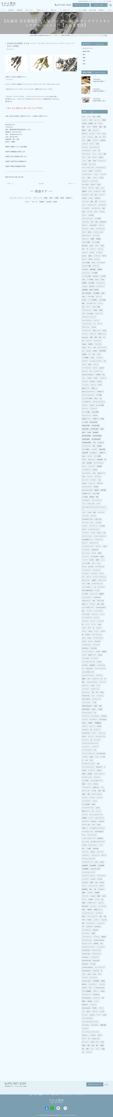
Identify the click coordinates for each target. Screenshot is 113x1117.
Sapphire (101, 368)
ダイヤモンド (85, 194)
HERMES (101, 157)
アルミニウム (98, 344)
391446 (98, 651)
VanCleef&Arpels (99, 831)
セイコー (92, 143)
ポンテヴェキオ (101, 665)
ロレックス (84, 147)
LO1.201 (88, 351)
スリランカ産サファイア (88, 607)
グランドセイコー (86, 154)
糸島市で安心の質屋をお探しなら (16, 156)
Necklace (84, 483)
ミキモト (91, 198)
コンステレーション (98, 232)
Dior (83, 577)
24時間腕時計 (97, 723)
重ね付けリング (86, 811)
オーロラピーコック (87, 777)
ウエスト (84, 459)
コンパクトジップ (96, 699)
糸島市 (83, 1045)
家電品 (104, 120)
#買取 (45, 198)
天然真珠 (89, 1001)
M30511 (84, 736)
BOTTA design (102, 719)
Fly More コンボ (96, 1038)
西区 (91, 889)
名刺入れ (99, 770)
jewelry (91, 245)
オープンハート (93, 526)
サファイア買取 (86, 412)
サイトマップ (80, 1095)
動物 (92, 201)
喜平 (96, 201)
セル (104, 337)
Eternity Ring (96, 960)
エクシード (98, 296)
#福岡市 (41, 202)
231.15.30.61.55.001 (87, 490)
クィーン (87, 624)
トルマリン (96, 617)
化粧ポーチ (84, 828)
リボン (93, 695)
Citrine (94, 974)
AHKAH (104, 1015)
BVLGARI (95, 126)
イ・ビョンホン (101, 947)
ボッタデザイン (93, 719)
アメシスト (84, 797)
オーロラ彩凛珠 (94, 556)
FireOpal (95, 469)
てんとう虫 (103, 919)
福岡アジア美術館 (94, 289)
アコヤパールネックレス (88, 395)
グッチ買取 (90, 279)
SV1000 (89, 512)
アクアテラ (84, 361)
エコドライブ (85, 181)
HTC (91, 371)
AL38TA (84, 347)
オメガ (83, 232)
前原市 (102, 556)
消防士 (89, 177)
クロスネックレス (96, 953)
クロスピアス (95, 678)
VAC (95, 587)
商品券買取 (99, 459)
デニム (83, 835)
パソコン (90, 456)
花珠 (93, 692)
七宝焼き (95, 351)
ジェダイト (84, 726)
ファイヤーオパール (98, 463)
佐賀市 (102, 429)
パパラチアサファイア (97, 583)
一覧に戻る (41, 183)
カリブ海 (102, 757)
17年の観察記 (96, 293)
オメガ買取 (94, 273)
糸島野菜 (84, 354)
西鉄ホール (94, 388)
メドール (100, 303)
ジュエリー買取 (96, 306)
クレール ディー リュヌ (87, 522)
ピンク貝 (97, 590)
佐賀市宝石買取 (95, 425)
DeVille (102, 245)
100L (92, 222)
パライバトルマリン (87, 486)
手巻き (83, 909)
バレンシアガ (96, 644)
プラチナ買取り (86, 449)
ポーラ (88, 306)
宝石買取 (98, 239)
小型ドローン (85, 1035)
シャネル (84, 171)
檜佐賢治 (101, 594)
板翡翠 (91, 882)
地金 (103, 208)
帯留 (88, 794)
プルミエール (97, 777)
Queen (99, 624)
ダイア (83, 140)
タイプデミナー (100, 286)
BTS (104, 532)
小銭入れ (84, 770)
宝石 (83, 1049)
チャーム (84, 899)
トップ (100, 154)
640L (96, 211)
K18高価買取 (93, 865)
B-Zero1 (84, 256)
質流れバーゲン (86, 388)
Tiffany (95, 398)
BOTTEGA (91, 566)
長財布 (93, 933)
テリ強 (94, 702)
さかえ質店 (97, 218)
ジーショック (85, 385)
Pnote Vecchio (94, 1025)
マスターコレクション (87, 218)
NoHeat (100, 655)
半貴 (100, 916)
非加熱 (97, 560)
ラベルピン (98, 627)
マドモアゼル (98, 171)
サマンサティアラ (96, 950)
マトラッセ (84, 814)
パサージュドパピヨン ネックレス (90, 1021)
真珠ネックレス (96, 330)
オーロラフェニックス (87, 831)
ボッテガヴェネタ (100, 566)
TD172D (84, 641)
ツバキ (98, 503)
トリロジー (84, 526)
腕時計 (89, 140)
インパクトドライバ (98, 638)
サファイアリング (86, 415)
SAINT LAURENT (86, 699)
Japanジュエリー (86, 600)
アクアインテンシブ (87, 310)
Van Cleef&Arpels (101, 753)
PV (82, 668)
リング (102, 188)
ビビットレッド (86, 790)
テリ (102, 787)
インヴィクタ (97, 256)
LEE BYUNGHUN (86, 950)
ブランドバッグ (98, 539)
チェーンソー (97, 120)
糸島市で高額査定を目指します (15, 151)
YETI (105, 361)
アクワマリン (94, 408)
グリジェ (97, 899)
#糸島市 (48, 202)
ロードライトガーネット (88, 807)
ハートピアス (100, 621)
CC (94, 323)
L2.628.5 (92, 252)
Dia (99, 150)
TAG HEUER (85, 269)
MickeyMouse (95, 549)
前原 (96, 137)
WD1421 (89, 378)
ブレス (83, 205)
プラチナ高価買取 (86, 991)
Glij (102, 899)
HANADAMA (95, 848)
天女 (97, 692)
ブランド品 (98, 522)
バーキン (84, 160)
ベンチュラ (84, 143)
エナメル (94, 553)
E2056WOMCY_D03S (87, 519)
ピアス (83, 116)
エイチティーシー (98, 371)
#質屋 (57, 198)
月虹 (98, 763)
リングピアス (85, 573)
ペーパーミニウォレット (88, 651)
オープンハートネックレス (99, 577)
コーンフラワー (94, 658)
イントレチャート (86, 570)
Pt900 (83, 919)
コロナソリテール (99, 818)
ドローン (84, 1038)
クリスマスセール (86, 787)
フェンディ (89, 211)
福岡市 (98, 116)
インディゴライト (86, 801)
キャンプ (96, 364)
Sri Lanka (93, 879)
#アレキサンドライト (16, 198)
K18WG (102, 862)
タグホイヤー (96, 266)
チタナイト (95, 1011)
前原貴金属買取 (86, 439)
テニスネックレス (91, 205)
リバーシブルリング (92, 916)
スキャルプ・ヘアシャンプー (89, 317)
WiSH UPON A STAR (95, 869)
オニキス (84, 529)
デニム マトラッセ (91, 835)
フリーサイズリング (87, 750)
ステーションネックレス (88, 767)
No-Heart (95, 415)
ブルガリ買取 (102, 300)
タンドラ (95, 368)
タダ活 (102, 279)
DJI (89, 1038)
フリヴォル (84, 757)
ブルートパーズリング (100, 668)
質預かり (84, 130)
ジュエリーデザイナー (99, 774)
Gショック (93, 385)
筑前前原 (96, 943)
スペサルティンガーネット (88, 947)
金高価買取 (84, 865)
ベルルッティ (85, 852)
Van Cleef (84, 164)
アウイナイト (85, 896)
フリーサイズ (95, 746)
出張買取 (91, 123)
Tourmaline (85, 882)
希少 (83, 611)
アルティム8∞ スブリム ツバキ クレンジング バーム (94, 508)
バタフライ (94, 449)
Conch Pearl (96, 970)
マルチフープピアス (96, 794)
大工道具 (84, 123)
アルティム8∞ (90, 503)
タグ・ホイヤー (94, 181)
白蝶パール (84, 604)
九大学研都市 (96, 981)
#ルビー (27, 202)
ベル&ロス (84, 286)
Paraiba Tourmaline (99, 940)
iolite (88, 678)
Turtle (83, 463)
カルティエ (97, 259)
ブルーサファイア (93, 886)
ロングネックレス (96, 208)
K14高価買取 (85, 869)
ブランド (101, 1008)
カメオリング (97, 191)
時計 (97, 1045)
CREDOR (84, 198)
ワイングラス (85, 515)
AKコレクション (86, 580)
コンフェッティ (101, 923)
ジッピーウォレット (87, 936)
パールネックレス (86, 330)
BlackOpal (95, 930)
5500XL (96, 378)
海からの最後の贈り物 (87, 590)
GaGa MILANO (93, 225)
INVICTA (104, 256)
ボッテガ (84, 566)
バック (101, 845)
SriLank (98, 807)
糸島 (98, 604)
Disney (105, 546)
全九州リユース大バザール (88, 391)
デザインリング (102, 580)
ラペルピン (93, 480)
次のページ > (72, 183)
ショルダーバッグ (95, 689)
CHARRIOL (92, 381)
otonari (97, 279)
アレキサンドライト (87, 174)
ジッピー (94, 733)
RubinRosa (93, 821)
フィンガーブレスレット (88, 913)
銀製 (91, 337)
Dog (86, 760)
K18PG (90, 631)
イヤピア (84, 655)
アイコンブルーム (100, 283)
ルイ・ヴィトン (86, 933)
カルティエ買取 (86, 262)
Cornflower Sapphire (87, 967)
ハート (103, 560)
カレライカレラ (93, 977)
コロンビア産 (100, 600)
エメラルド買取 (99, 405)
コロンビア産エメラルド (88, 672)
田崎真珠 (84, 191)
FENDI (83, 211)
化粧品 (100, 310)
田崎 (90, 160)
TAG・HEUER (85, 184)
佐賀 (94, 600)
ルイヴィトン (97, 729)
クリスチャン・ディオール (88, 875)
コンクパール (92, 466)
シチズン (95, 177)
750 (83, 926)
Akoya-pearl (85, 337)
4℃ (87, 249)
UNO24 (84, 723)
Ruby (103, 191)
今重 (105, 916)
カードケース (92, 770)
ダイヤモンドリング (100, 736)
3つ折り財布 (94, 648)
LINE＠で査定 (98, 5)
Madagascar (98, 926)
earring (104, 330)
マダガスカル (89, 926)
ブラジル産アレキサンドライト (97, 828)
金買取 (92, 239)
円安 (83, 249)
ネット (97, 1049)
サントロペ (84, 381)
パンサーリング (93, 594)
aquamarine (85, 957)
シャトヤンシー (86, 746)
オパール (84, 466)
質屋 (16, 177)
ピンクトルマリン (90, 923)
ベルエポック (85, 729)
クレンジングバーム (96, 500)
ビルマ (83, 512)
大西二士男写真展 (86, 293)
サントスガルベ (101, 262)
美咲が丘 (84, 984)
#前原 (55, 202)
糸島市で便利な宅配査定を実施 (15, 166)
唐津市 (83, 432)
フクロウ (103, 631)
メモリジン (101, 902)
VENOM (90, 259)
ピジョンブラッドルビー (88, 675)
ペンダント (96, 919)
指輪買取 (99, 269)
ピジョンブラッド (86, 473)
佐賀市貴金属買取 (86, 442)
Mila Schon (100, 483)
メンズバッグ (85, 689)
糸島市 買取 (85, 452)
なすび (98, 354)
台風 (96, 222)
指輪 (90, 130)
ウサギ (89, 627)
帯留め (83, 794)
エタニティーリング (87, 943)
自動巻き (90, 344)
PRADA (99, 824)
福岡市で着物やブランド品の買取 (16, 147)
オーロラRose (85, 1025)
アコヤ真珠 (102, 526)
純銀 (96, 337)
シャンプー (96, 320)
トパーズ (93, 621)
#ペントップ (38, 198)
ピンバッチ (90, 476)
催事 (83, 303)
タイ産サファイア (91, 902)
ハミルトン (95, 140)
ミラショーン (92, 483)
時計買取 (84, 283)
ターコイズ (84, 1015)
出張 (19, 177)
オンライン (89, 1052)
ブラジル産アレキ (86, 401)
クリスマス (102, 984)
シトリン (102, 614)
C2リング (88, 577)
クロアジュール (86, 327)
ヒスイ (98, 563)
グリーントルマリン (87, 617)
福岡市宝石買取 (86, 425)
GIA (93, 811)
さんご (83, 583)
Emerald (92, 405)
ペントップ (103, 174)
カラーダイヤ (85, 1042)
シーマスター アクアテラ (96, 361)
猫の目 (93, 804)
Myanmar (87, 634)
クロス (94, 150)
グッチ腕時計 (85, 357)
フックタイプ (85, 532)
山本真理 (89, 774)
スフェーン (90, 736)
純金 (96, 194)
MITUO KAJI (97, 641)
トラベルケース (96, 570)
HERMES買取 (102, 351)
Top (101, 398)
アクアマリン (85, 408)
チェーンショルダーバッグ (96, 814)
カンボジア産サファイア (96, 780)
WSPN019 (103, 716)
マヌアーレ (101, 225)
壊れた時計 (84, 245)
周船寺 (83, 892)
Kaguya (94, 709)
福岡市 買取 (8, 177)
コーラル (91, 818)
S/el (83, 340)
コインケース (100, 852)
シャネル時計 (85, 780)
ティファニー (96, 130)
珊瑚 (105, 154)
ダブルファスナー (93, 845)
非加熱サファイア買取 (98, 418)
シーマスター (99, 357)
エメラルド (84, 405)
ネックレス (92, 133)
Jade (96, 882)
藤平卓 (83, 1001)
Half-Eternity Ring (86, 960)
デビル (97, 245)
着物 (87, 1049)
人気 (83, 1052)
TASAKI (94, 160)
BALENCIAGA (85, 648)
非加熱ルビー (103, 452)
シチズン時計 (90, 296)
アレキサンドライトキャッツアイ (90, 743)
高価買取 (97, 892)
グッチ (98, 133)
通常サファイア (92, 655)
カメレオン (102, 211)
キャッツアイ (97, 740)
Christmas (84, 987)
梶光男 (83, 902)
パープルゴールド (86, 446)
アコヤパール (93, 334)
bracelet (102, 991)
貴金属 (102, 1045)
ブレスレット (85, 201)
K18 (92, 194)
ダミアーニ (92, 726)
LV (104, 767)
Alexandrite (85, 964)
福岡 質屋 (103, 490)
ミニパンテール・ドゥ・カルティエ (90, 716)
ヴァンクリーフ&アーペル (88, 753)
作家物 (83, 774)
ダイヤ (104, 137)
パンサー (96, 174)
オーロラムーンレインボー (88, 763)
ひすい (93, 563)
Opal (99, 480)
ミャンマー (98, 811)
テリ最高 (88, 848)
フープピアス (94, 573)
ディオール (93, 515)
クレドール (101, 194)
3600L (83, 279)
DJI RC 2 (100, 1035)
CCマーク (100, 323)
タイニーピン (85, 480)
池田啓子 (94, 580)
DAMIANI (99, 726)
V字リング (103, 855)
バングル (93, 532)
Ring (101, 943)
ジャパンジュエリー (87, 597)
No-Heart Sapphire (100, 607)
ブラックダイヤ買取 (87, 398)
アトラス (101, 573)
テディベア (91, 188)
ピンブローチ (98, 476)
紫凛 (94, 446)
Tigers (83, 476)
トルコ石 (102, 1011)
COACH (93, 685)
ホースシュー (102, 201)
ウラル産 (84, 845)
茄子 (94, 354)
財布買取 (98, 374)
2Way (94, 473)
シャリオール (103, 378)
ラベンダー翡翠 (86, 563)
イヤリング (84, 334)
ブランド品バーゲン (91, 303)
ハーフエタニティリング (88, 546)
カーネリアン (101, 587)
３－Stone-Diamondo (98, 987)
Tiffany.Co (84, 133)
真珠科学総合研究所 (87, 706)
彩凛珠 (91, 757)
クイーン (94, 624)
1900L (92, 228)
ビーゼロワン (99, 252)
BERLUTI (93, 852)
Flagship (84, 344)
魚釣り (90, 364)
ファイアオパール (86, 469)
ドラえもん (90, 137)
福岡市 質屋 (103, 1025)
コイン (94, 154)
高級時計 (89, 909)
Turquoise (92, 1015)
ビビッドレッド (95, 855)
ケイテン (84, 886)
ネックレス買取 (95, 242)
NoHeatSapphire (86, 1008)
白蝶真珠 (104, 651)
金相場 (89, 432)
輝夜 (100, 706)
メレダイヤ (84, 252)
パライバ (95, 801)
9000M (92, 357)
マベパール (100, 249)
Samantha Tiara (86, 953)
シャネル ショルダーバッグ (88, 838)
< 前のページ (10, 183)
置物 (83, 682)
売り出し (96, 784)
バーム (83, 503)
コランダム (90, 892)
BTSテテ (99, 532)
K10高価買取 (101, 865)
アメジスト (92, 797)
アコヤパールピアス (87, 712)
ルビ (95, 712)
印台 (103, 998)
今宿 (95, 889)
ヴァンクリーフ (102, 160)
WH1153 (93, 184)
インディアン (102, 682)
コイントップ (94, 614)
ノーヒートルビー (86, 702)
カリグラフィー (86, 855)
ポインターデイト (102, 347)
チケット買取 (97, 456)
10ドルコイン (85, 685)
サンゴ (83, 157)
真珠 (94, 116)
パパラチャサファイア (87, 862)
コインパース (101, 733)
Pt (101, 970)
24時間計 (90, 723)
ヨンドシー (93, 249)
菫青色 (83, 678)
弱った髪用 (90, 313)
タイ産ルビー (101, 889)
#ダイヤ (34, 202)
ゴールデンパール (86, 150)
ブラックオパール (86, 930)
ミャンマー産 (85, 841)
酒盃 (94, 512)
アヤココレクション (87, 940)
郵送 (93, 1045)
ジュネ (83, 974)
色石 (102, 1042)
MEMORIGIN (85, 906)
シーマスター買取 (86, 276)
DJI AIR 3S (93, 1035)
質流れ (83, 784)
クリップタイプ (86, 208)
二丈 (83, 1011)
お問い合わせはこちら (81, 5)
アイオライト (99, 675)
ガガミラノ (84, 225)
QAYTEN (102, 882)
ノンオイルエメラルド (91, 682)
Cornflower (101, 821)
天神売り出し (96, 787)
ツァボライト (85, 1028)
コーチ (98, 685)
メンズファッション (87, 536)
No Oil (99, 974)
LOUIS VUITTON (86, 733)
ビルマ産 (94, 790)
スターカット (85, 740)
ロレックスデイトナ (94, 147)
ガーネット (99, 797)
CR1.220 (94, 327)
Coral (88, 157)
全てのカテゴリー (88, 48)
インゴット (89, 611)
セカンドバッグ (86, 692)
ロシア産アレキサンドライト (98, 841)
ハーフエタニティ (94, 957)
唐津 (102, 604)
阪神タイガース (101, 473)
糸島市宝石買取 (93, 422)
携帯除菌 (92, 497)
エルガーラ (84, 543)
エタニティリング (94, 543)
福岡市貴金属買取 (86, 435)
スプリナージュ (98, 313)
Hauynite (93, 896)
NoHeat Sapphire (86, 970)
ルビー (83, 177)
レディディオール (101, 875)
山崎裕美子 (92, 665)
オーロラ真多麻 (86, 804)
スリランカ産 (85, 658)
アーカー (99, 1015)
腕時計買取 (92, 269)
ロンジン (84, 215)
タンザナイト (85, 621)
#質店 (62, 198)
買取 (88, 1045)
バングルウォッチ (100, 228)
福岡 (83, 126)
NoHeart (92, 560)
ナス (90, 354)
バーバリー (96, 1001)
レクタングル (85, 222)
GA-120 (100, 385)
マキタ (83, 638)
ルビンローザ (85, 821)
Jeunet (89, 974)
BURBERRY (85, 1004)
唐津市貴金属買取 (96, 439)
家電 (97, 497)
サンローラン (100, 695)
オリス (89, 347)
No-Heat (99, 661)
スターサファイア (86, 994)
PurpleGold (101, 442)
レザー (83, 378)
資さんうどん (92, 459)
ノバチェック (93, 1004)
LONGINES (91, 215)
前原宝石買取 (85, 429)
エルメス (94, 157)
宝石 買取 (89, 463)
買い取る (95, 1008)
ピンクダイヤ (99, 913)
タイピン (84, 631)
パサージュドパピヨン (87, 1018)
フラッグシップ (97, 340)
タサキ (90, 191)
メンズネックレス (86, 644)
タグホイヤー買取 (86, 266)
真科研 (95, 706)
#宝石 (51, 198)
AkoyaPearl (99, 767)
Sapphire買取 (95, 412)
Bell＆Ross (92, 286)
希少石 (104, 896)
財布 (103, 374)
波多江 (83, 916)
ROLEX (98, 184)
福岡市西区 (84, 889)
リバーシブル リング (100, 967)
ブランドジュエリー (101, 167)
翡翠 (88, 583)
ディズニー (98, 546)
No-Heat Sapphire (86, 998)
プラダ (93, 824)
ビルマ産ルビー (93, 452)
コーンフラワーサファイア (88, 661)
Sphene (88, 1011)
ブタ (105, 678)
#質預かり (69, 198)
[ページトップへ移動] (106, 1084)
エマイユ (90, 641)
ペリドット (92, 604)
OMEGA (89, 232)
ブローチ (84, 188)
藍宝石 (98, 896)
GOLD (96, 862)
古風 (99, 790)
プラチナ (100, 123)
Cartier (93, 262)
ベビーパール (85, 556)
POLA (83, 306)
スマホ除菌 (84, 497)
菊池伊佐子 (100, 838)
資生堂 (95, 310)
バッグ (83, 137)
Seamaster (95, 276)
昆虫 (83, 923)
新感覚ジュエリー (98, 909)
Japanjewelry (97, 597)
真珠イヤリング (102, 334)
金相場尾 (99, 446)
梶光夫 (99, 553)
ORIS (94, 347)
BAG (83, 848)
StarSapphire (96, 994)
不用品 (103, 1049)
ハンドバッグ (85, 879)
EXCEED (84, 300)
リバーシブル (96, 235)
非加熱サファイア (86, 418)
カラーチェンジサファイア (88, 858)
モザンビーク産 (86, 824)
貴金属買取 (95, 432)
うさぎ (83, 627)
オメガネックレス (86, 235)
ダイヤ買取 (98, 395)
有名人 (83, 296)
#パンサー (28, 198)
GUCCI (104, 133)
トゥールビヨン (102, 906)
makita (89, 638)
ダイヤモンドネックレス (99, 401)
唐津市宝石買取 (94, 429)
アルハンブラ (92, 164)
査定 (13, 177)
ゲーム (92, 1049)
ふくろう (96, 631)
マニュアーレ (85, 228)
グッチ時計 (103, 276)
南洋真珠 (96, 486)
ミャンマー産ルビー (87, 587)
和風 (103, 790)
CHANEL (91, 171)
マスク (83, 313)
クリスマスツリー (93, 984)
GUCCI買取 (91, 283)
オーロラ (101, 886)
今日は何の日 (103, 222)
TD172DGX (85, 665)
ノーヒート (84, 560)
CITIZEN (101, 177)
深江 (90, 987)
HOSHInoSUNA (85, 695)
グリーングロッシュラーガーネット (90, 1032)
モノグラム (96, 936)
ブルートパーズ (86, 553)
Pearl (97, 188)
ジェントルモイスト (87, 320)
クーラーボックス (86, 368)
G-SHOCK (99, 381)
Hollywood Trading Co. (88, 374)
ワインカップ (101, 512)
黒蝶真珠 (97, 490)
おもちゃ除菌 (96, 493)
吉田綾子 (103, 936)
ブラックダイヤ (102, 205)
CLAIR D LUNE (98, 519)
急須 (100, 337)
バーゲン (89, 784)
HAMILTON (102, 140)
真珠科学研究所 (86, 709)
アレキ (96, 757)
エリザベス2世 (85, 614)
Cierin (94, 442)
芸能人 (103, 293)
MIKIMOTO (97, 198)
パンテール (85, 719)
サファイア (84, 371)
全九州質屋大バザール (87, 539)
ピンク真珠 (84, 594)
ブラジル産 (92, 964)
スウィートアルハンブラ (88, 167)
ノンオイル (84, 977)
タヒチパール (85, 239)
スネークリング (86, 273)
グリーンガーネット (97, 634)
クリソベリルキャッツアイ (88, 872)
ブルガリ (88, 126)
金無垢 (90, 256)
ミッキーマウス (86, 549)
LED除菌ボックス (86, 493)
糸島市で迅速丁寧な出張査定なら (16, 161)
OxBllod (89, 919)
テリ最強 (100, 709)
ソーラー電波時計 (92, 300)
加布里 (103, 981)
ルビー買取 (84, 422)
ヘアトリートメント (87, 323)
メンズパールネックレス (100, 536)
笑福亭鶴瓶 (84, 289)
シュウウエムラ (86, 500)
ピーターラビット (98, 611)
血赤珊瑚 (84, 818)
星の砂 (102, 692)
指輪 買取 (99, 466)
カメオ (91, 760)
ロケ (83, 351)
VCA (95, 750)
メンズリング (96, 998)
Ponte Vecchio (89, 668)
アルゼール (95, 991)
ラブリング (89, 340)
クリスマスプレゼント (94, 529)
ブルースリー (93, 906)
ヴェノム (84, 259)
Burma (83, 456)
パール (89, 116)
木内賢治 (91, 899)
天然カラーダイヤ (95, 1042)
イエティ (84, 364)
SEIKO (97, 143)
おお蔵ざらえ (100, 391)
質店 (105, 126)
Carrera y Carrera (86, 981)
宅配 (22, 177)
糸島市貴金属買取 (97, 435)
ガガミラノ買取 (86, 242)
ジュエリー (84, 120)
